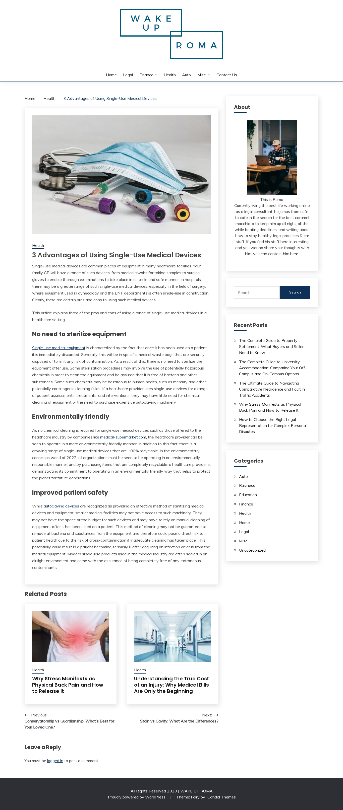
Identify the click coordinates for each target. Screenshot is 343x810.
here (294, 253)
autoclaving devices (61, 505)
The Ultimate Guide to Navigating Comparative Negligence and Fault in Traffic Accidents (272, 389)
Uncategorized (252, 550)
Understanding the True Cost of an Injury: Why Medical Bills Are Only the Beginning (171, 685)
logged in (55, 760)
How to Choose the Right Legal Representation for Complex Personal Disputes (273, 425)
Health (170, 74)
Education (248, 494)
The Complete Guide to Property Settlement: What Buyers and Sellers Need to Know (272, 346)
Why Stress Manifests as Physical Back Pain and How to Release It (67, 685)
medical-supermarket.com (123, 436)
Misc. (201, 74)
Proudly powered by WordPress (137, 796)
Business (247, 485)
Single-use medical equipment (58, 347)
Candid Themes (221, 796)
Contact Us (226, 74)
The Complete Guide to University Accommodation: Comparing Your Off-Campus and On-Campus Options (273, 367)
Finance (146, 74)
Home (111, 74)
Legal (128, 74)
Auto (186, 74)
